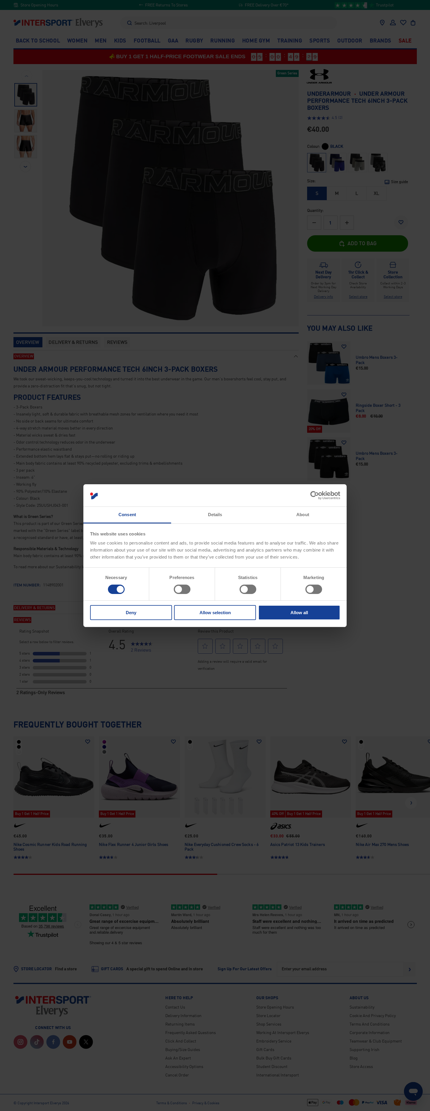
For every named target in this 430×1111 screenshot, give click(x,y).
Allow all (299, 612)
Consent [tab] (127, 514)
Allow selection (215, 612)
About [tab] (302, 514)
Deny (131, 612)
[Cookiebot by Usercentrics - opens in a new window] (314, 495)
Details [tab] (215, 514)
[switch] (182, 589)
